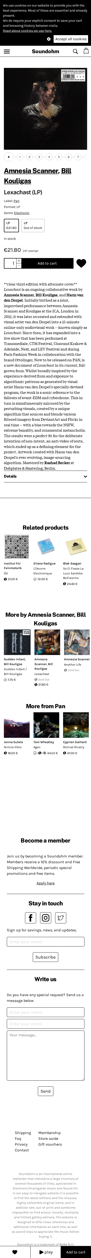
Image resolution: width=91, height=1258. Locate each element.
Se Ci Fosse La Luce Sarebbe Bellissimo (73, 573)
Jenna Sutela (13, 742)
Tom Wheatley (43, 742)
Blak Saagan (72, 563)
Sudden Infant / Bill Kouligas (15, 671)
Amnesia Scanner (31, 171)
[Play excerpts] (9, 157)
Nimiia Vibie (13, 747)
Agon (37, 747)
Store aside (48, 1138)
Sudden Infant (14, 659)
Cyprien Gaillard (75, 742)
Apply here (46, 883)
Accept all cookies (71, 39)
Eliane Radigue (44, 563)
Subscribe (45, 957)
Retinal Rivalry (73, 747)
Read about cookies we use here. (27, 31)
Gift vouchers (50, 1144)
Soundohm (45, 51)
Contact (22, 1150)
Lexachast (41, 674)
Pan (16, 201)
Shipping (23, 1132)
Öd (6, 573)
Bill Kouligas (13, 664)
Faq (18, 1138)
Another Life (72, 664)
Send (46, 1091)
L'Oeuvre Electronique (42, 571)
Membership (49, 1132)
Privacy (21, 1144)
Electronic (21, 213)
